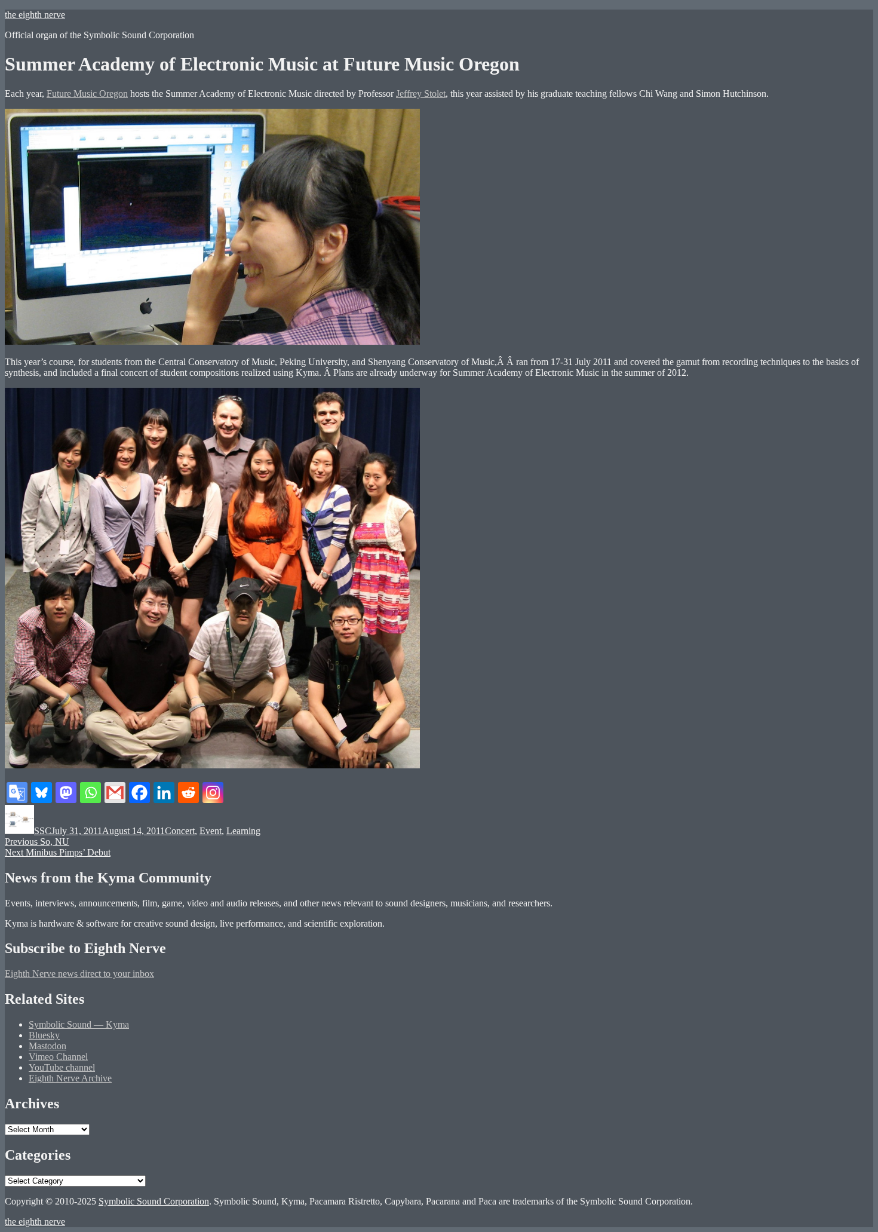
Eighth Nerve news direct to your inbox (79, 974)
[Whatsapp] (90, 792)
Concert (180, 831)
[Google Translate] (17, 792)
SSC (42, 831)
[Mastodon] (66, 792)
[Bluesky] (41, 792)
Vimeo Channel (58, 1057)
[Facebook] (139, 792)
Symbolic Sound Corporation (154, 1201)
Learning (243, 831)
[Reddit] (188, 792)
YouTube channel (62, 1067)
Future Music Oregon (87, 93)
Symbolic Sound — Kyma (79, 1024)
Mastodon (47, 1046)
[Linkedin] (164, 792)
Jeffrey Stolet (421, 93)
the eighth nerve (35, 15)
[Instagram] (213, 792)
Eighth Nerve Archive (70, 1078)
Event (210, 831)
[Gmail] (115, 792)
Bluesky (44, 1035)
